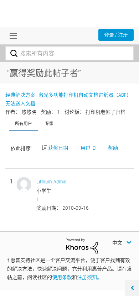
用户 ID (88, 148)
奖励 (113, 148)
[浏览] (11, 35)
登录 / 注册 (116, 35)
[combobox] (69, 53)
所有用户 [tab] (23, 123)
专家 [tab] (49, 123)
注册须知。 (89, 277)
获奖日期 (58, 148)
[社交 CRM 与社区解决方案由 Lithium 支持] (82, 245)
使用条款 (62, 277)
